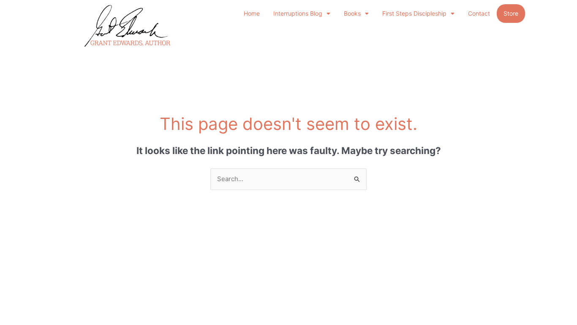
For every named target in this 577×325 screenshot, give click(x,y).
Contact (479, 13)
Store (511, 13)
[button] (302, 13)
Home (252, 13)
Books (352, 13)
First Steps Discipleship (414, 13)
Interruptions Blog (297, 13)
